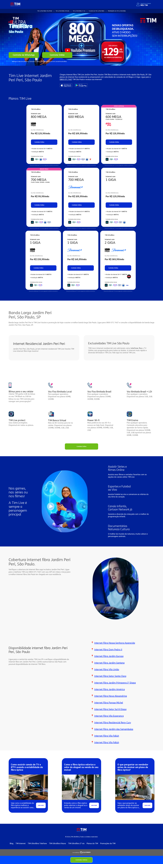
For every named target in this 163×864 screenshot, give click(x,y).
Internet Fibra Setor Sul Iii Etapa (110, 709)
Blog (11, 843)
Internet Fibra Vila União (106, 669)
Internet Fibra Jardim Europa (108, 656)
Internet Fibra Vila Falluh (106, 735)
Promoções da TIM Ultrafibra (117, 11)
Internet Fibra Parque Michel (108, 702)
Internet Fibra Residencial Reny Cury (112, 722)
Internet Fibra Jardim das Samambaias (113, 729)
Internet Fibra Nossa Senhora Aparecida (114, 643)
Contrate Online (81, 860)
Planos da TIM (92, 843)
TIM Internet (21, 843)
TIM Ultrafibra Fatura (57, 843)
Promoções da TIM (107, 843)
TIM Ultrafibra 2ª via (76, 843)
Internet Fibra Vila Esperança (109, 716)
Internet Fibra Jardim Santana (109, 662)
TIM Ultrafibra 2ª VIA (79, 11)
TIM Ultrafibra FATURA (62, 11)
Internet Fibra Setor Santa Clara (110, 676)
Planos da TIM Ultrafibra (96, 11)
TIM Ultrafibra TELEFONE (44, 11)
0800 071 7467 (66, 79)
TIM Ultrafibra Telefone (37, 843)
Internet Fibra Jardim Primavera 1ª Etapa (115, 682)
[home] (15, 4)
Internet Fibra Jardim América (109, 689)
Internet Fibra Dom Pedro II (108, 649)
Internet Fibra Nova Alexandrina (110, 696)
